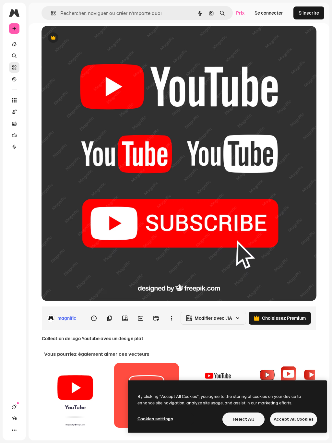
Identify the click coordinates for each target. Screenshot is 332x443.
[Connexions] (14, 406)
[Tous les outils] (14, 100)
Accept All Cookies (294, 419)
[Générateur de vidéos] (14, 135)
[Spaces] (14, 112)
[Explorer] (14, 79)
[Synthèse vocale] (14, 147)
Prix (240, 13)
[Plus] (14, 430)
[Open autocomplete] (51, 13)
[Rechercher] (14, 56)
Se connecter (269, 13)
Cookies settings (155, 419)
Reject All (243, 419)
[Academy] (14, 418)
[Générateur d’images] (14, 123)
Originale (84, 38)
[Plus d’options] (171, 318)
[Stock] (14, 67)
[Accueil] (14, 44)
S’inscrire (309, 13)
